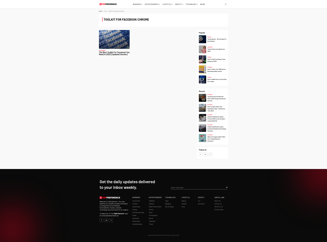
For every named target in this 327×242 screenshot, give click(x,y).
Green (134, 215)
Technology (191, 4)
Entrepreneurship (138, 212)
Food (183, 207)
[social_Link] (201, 154)
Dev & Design (169, 207)
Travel (151, 224)
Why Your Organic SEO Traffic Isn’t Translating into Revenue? (216, 139)
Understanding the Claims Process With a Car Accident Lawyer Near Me (216, 119)
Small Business (137, 224)
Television (152, 221)
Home (100, 11)
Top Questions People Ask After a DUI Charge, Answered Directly (216, 98)
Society (178, 4)
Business (137, 4)
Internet (209, 67)
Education (201, 204)
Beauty (184, 201)
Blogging (209, 94)
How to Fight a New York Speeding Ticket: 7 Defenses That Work (216, 109)
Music (151, 212)
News (202, 4)
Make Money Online (155, 207)
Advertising (136, 207)
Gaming (209, 57)
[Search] (225, 4)
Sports (151, 218)
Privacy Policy (218, 209)
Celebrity (210, 47)
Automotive (136, 201)
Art (199, 201)
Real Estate (136, 221)
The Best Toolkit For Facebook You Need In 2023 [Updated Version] (114, 53)
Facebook (102, 50)
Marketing (135, 218)
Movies (209, 37)
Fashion (184, 204)
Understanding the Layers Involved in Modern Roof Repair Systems (216, 129)
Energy (134, 209)
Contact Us (218, 204)
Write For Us (218, 207)
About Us (217, 201)
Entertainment (152, 4)
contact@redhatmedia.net (110, 216)
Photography (153, 215)
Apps (167, 201)
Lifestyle (166, 4)
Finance (135, 204)
